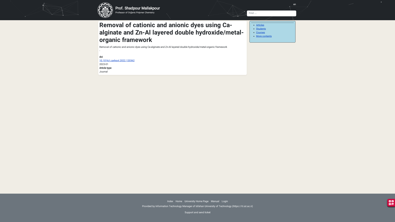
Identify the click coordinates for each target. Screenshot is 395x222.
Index (170, 202)
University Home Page (196, 202)
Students (261, 29)
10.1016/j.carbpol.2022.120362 (117, 61)
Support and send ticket (197, 213)
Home (179, 202)
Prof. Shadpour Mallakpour (137, 8)
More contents (264, 36)
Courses (260, 33)
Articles (260, 25)
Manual (215, 202)
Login (225, 202)
